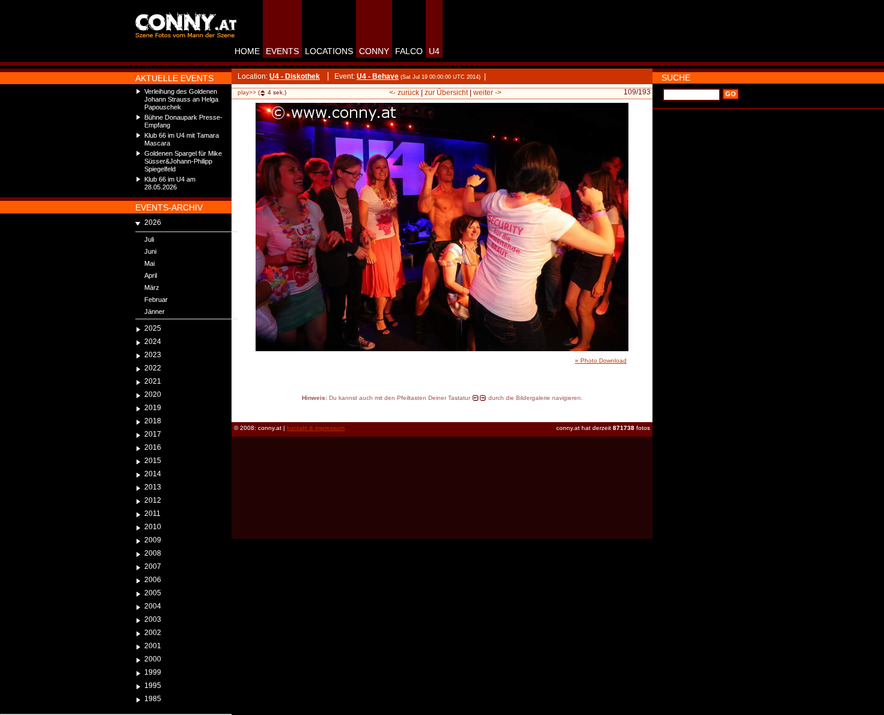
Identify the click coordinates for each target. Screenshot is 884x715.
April (150, 275)
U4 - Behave (378, 76)
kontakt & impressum (316, 428)
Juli (149, 239)
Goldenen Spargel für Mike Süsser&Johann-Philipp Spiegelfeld (183, 161)
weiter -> (487, 92)
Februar (156, 299)
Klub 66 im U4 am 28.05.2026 (169, 183)
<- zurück (404, 92)
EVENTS (282, 51)
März (151, 287)
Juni (150, 251)
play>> (247, 92)
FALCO (409, 51)
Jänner (154, 311)
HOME (247, 51)
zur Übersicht (446, 92)
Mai (149, 263)
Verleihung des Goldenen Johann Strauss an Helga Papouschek (181, 99)
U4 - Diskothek (294, 76)
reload (242, 409)
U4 (434, 51)
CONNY (374, 51)
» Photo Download (601, 360)
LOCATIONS (329, 51)
